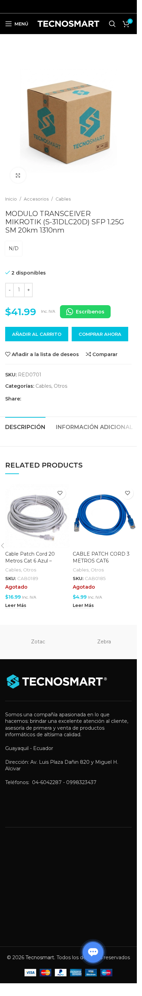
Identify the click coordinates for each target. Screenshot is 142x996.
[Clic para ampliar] (18, 175)
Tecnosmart (40, 957)
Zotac (38, 642)
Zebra (104, 642)
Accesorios (36, 199)
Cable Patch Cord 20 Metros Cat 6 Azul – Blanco (30, 560)
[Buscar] (112, 24)
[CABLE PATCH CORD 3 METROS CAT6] (105, 516)
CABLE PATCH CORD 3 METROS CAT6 (101, 557)
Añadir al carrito (36, 334)
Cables (63, 199)
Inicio (11, 199)
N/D (14, 248)
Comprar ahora (100, 334)
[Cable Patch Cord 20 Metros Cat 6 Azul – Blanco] (37, 516)
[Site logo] (68, 23)
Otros (60, 386)
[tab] (25, 426)
